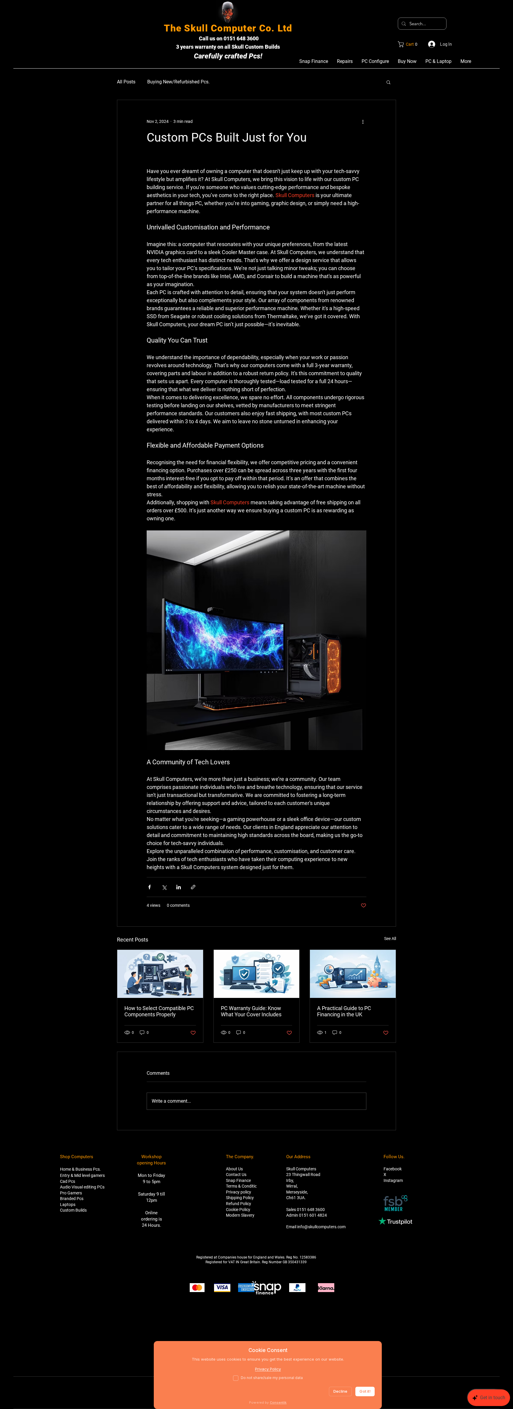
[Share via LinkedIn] (178, 887)
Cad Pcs (67, 1181)
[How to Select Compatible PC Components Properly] (160, 974)
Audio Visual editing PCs (82, 1187)
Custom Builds (73, 1210)
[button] (409, 44)
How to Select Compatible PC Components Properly (159, 1011)
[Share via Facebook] (149, 887)
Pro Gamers (71, 1193)
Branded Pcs (71, 1198)
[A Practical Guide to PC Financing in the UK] (353, 974)
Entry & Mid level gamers (82, 1175)
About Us (234, 1168)
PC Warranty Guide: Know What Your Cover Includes (251, 1011)
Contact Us (236, 1174)
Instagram (393, 1180)
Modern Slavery (240, 1215)
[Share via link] (193, 887)
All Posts (126, 82)
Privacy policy (238, 1192)
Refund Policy (238, 1203)
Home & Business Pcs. (80, 1169)
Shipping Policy (240, 1197)
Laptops (67, 1204)
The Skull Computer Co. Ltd (228, 28)
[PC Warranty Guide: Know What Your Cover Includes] (257, 974)
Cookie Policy (238, 1209)
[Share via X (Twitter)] (164, 887)
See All (390, 938)
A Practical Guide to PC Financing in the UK (344, 1011)
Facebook (393, 1168)
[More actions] (362, 121)
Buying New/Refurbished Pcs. (178, 82)
